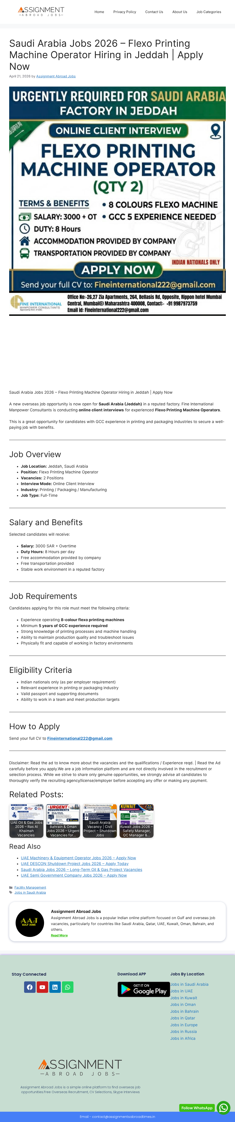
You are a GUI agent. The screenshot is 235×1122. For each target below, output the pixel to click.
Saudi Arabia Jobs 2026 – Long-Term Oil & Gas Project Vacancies (81, 869)
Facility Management (30, 887)
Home (99, 12)
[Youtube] (42, 987)
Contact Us (154, 12)
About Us (179, 12)
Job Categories (208, 12)
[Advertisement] (117, 356)
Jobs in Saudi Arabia (30, 892)
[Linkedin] (55, 987)
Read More (59, 935)
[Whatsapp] (67, 987)
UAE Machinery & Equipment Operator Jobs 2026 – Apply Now (78, 858)
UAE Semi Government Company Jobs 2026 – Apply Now (74, 875)
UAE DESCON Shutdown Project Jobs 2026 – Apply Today (75, 863)
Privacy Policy (124, 12)
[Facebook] (30, 987)
